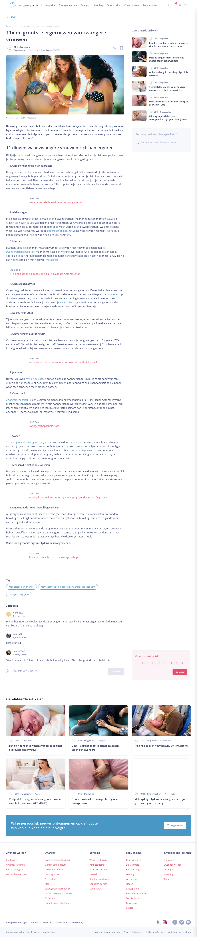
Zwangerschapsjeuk (17, 400)
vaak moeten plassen (81, 450)
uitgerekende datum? (59, 230)
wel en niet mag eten (72, 302)
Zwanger (9, 26)
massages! (52, 259)
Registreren (177, 825)
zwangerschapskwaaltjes (20, 251)
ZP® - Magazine (29, 117)
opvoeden (113, 294)
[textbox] (161, 660)
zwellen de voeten (36, 379)
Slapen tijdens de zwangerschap (24, 442)
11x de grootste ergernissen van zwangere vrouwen (39, 26)
